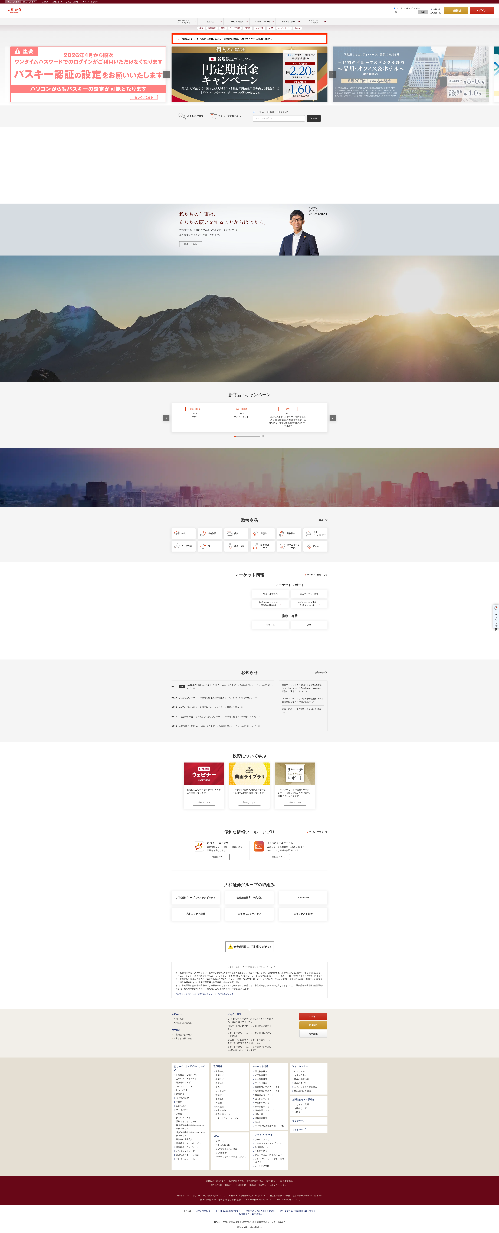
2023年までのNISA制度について (230, 1157)
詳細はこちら (190, 244)
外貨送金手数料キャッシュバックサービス (190, 1134)
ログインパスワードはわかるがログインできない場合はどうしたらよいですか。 (249, 1048)
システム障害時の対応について (287, 1200)
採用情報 (56, 2)
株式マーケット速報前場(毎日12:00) (268, 603)
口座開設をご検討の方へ (268, 323)
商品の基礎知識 (301, 1079)
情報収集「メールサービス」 (189, 1143)
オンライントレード (185, 1151)
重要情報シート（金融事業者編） (280, 1181)
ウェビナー (299, 1071)
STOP (263, 436)
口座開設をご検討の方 (186, 1075)
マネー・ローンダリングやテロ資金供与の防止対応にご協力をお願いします (303, 700)
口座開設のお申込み (182, 1034)
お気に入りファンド (264, 1095)
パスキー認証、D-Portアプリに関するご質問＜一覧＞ (250, 1027)
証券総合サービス (184, 1082)
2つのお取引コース (185, 1090)
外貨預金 (260, 28)
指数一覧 (270, 625)
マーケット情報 (260, 1066)
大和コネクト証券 (195, 913)
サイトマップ (299, 1129)
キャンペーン (284, 28)
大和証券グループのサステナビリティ (196, 897)
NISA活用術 (221, 1153)
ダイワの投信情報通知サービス (269, 1126)
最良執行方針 (216, 1185)
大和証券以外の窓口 (182, 1023)
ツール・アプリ (262, 1139)
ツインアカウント (184, 1086)
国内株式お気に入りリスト (267, 1087)
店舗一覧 (437, 13)
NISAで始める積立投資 (226, 1149)
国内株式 (219, 1071)
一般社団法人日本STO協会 (249, 1214)
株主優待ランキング (264, 1106)
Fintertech (303, 897)
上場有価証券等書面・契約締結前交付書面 (246, 1181)
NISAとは (220, 1141)
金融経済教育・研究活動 (249, 897)
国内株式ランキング (264, 1099)
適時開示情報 (261, 1118)
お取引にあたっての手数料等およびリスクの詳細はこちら (204, 994)
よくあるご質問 (72, 2)
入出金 (179, 1114)
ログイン (481, 10)
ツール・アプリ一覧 (318, 832)
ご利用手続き (261, 1151)
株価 (408, 8)
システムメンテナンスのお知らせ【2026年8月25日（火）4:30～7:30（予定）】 (216, 698)
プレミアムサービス (185, 1159)
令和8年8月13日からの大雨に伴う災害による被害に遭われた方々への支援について (218, 726)
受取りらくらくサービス (187, 1121)
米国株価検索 (261, 1075)
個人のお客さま (13, 2)
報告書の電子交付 (184, 1139)
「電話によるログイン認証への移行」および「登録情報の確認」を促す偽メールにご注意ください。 (226, 39)
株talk (297, 28)
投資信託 (417, 8)
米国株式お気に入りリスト (267, 1091)
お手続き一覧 (300, 1108)
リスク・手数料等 (91, 2)
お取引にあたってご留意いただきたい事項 (301, 709)
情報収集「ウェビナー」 (187, 1147)
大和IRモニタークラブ (249, 913)
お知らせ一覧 (321, 672)
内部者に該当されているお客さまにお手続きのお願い (221, 1200)
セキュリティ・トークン (226, 1118)
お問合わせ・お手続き (303, 1099)
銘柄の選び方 (300, 1083)
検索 (423, 12)
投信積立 (219, 1095)
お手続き (176, 1030)
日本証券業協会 (203, 1211)
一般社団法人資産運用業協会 (227, 1211)
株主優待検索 (261, 1079)
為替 (309, 625)
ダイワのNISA (182, 1098)
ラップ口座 (235, 28)
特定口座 (180, 1094)
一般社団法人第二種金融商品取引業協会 (297, 1211)
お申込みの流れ (222, 1145)
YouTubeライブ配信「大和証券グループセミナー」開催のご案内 (209, 707)
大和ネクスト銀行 (303, 913)
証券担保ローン (222, 1114)
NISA (271, 28)
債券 (223, 28)
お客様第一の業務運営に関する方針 (307, 1196)
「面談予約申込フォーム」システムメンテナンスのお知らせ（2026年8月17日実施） (218, 717)
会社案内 (45, 2)
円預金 (248, 28)
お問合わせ (177, 1014)
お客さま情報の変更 (182, 1038)
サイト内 (399, 8)
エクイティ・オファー (279, 1185)
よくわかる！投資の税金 (305, 1087)
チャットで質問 (496, 619)
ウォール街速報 (270, 594)
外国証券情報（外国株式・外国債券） (251, 1185)
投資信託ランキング (264, 1110)
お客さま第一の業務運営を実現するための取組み (212, 324)
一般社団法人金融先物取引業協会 (259, 1211)
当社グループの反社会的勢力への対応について (247, 1196)
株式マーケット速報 (309, 594)
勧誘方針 (228, 1185)
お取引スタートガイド (186, 1079)
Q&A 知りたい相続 (302, 1091)
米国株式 (219, 1075)
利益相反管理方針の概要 (280, 1196)
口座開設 (456, 10)
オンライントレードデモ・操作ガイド (269, 1160)
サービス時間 (182, 1110)
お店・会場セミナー (303, 1075)
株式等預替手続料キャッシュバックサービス (190, 1127)
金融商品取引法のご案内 (215, 1181)
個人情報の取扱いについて (214, 1196)
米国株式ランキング (264, 1103)
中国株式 (219, 1079)
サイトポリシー (193, 1196)
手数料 (179, 1102)
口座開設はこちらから (249, 351)
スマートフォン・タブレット (268, 1143)
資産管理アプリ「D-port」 (188, 1155)
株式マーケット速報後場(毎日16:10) (307, 603)
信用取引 (219, 1099)
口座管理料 (181, 1106)
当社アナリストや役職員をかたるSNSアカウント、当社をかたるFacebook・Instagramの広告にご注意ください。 (303, 688)
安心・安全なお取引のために (268, 1155)
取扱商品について (263, 1147)
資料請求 (437, 9)
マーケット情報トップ (317, 575)
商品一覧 (323, 520)
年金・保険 (220, 1110)
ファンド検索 (261, 1083)
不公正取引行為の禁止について (258, 1200)
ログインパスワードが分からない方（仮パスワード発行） (249, 1034)
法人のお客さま (29, 2)
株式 (201, 28)
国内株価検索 (261, 1071)
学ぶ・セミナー (300, 1066)
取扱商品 (218, 1066)
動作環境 (180, 1196)
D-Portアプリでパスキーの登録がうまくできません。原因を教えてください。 (250, 1020)
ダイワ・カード (183, 1117)
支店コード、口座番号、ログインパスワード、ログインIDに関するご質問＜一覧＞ (249, 1041)
